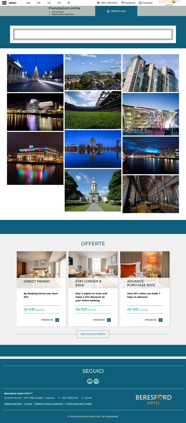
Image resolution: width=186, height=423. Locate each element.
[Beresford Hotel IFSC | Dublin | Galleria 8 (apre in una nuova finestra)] (150, 73)
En (28, 3)
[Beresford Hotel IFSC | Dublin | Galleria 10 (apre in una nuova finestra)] (150, 155)
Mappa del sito (13, 404)
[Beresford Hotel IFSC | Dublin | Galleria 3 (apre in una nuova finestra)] (35, 158)
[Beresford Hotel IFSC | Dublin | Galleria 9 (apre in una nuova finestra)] (150, 114)
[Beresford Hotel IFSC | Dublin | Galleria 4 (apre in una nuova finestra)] (93, 72)
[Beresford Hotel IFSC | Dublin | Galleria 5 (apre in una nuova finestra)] (93, 110)
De (39, 3)
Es (49, 3)
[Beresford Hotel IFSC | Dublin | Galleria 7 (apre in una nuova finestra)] (93, 190)
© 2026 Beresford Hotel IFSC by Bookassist (93, 416)
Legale (28, 404)
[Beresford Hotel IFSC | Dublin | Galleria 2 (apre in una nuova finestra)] (35, 112)
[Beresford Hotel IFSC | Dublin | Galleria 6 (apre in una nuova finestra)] (93, 149)
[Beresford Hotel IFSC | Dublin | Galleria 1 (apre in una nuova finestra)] (35, 73)
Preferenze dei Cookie (79, 404)
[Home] (169, 3)
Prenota (50, 320)
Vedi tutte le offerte (93, 334)
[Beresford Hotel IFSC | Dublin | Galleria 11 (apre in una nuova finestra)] (150, 194)
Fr (59, 3)
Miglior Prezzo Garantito (49, 404)
